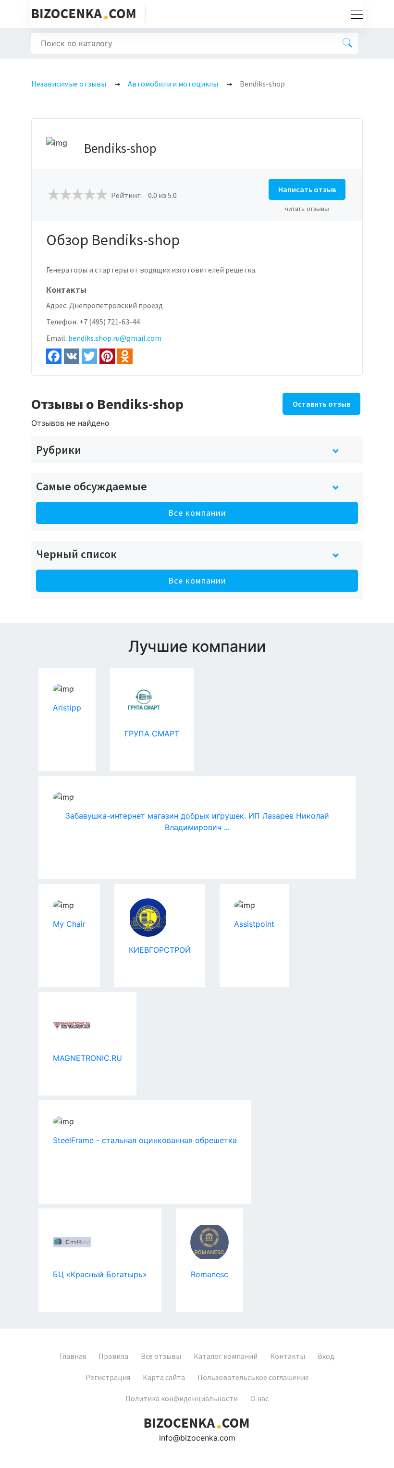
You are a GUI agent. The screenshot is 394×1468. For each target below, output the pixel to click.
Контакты (287, 1356)
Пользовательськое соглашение (253, 1377)
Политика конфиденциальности (181, 1398)
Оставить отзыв (321, 404)
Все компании (197, 512)
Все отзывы (161, 1356)
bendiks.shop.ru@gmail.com (114, 338)
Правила (113, 1356)
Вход (326, 1356)
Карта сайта (164, 1377)
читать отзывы (307, 208)
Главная (73, 1356)
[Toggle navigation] (354, 14)
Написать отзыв (307, 189)
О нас (259, 1398)
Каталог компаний (226, 1356)
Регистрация (108, 1377)
